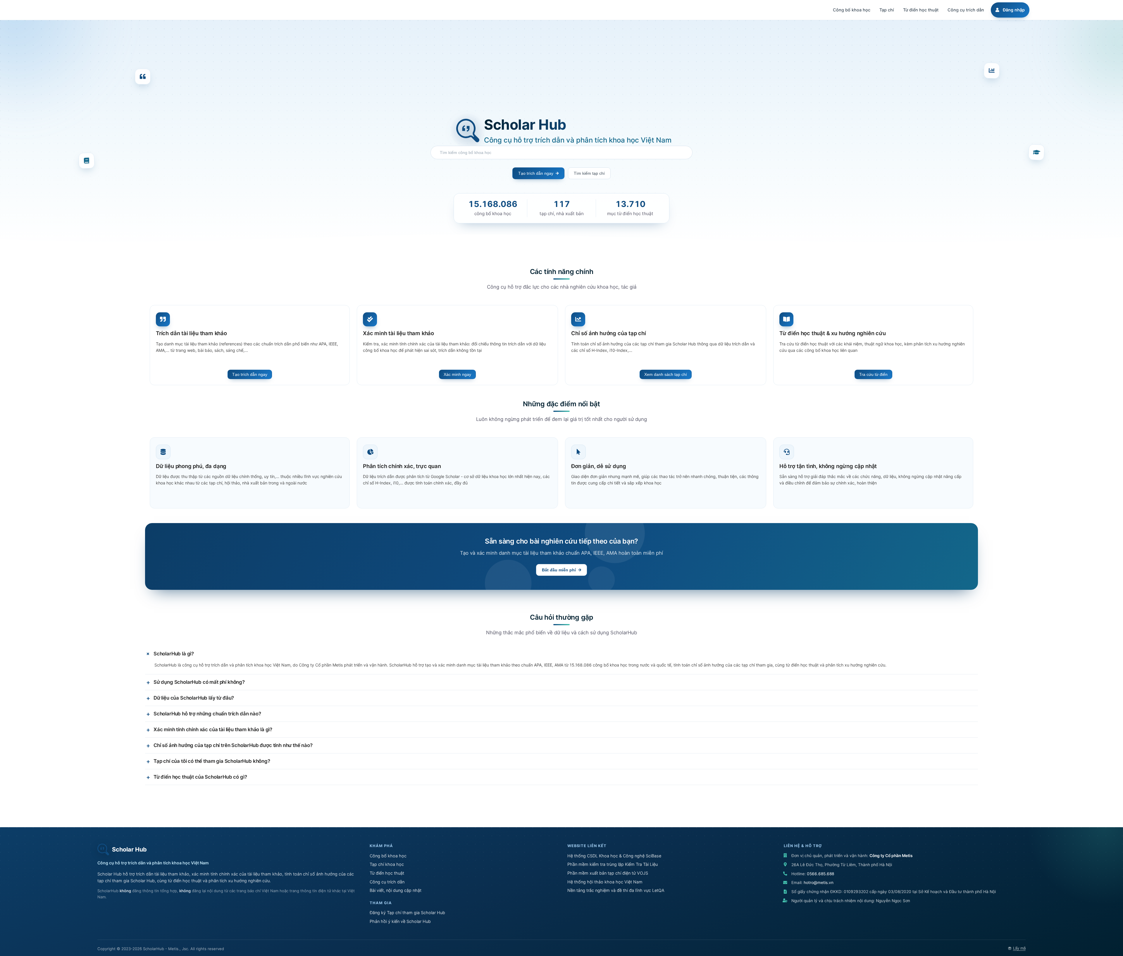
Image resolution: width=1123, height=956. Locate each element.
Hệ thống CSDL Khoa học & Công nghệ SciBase (614, 855)
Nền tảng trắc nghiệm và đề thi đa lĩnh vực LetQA (615, 890)
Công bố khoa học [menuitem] (851, 9)
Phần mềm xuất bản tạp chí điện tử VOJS (607, 873)
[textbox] (563, 152)
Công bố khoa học (388, 855)
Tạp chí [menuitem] (886, 9)
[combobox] (561, 152)
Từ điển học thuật (387, 873)
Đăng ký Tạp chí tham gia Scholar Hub (407, 912)
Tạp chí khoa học (387, 864)
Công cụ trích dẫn (387, 881)
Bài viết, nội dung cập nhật (395, 890)
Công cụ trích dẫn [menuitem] (966, 9)
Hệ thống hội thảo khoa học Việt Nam (605, 881)
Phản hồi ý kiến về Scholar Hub (400, 921)
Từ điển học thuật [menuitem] (920, 9)
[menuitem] (1009, 10)
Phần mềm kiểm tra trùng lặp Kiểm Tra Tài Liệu (612, 864)
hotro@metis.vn (818, 882)
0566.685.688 (820, 873)
